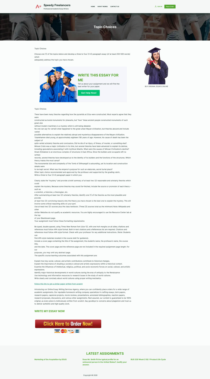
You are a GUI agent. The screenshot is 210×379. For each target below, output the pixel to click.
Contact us (114, 6)
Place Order (170, 6)
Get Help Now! (88, 93)
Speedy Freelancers (57, 5)
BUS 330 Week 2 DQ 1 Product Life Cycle (148, 359)
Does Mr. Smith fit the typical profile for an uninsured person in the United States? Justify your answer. (105, 362)
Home (93, 6)
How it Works (103, 6)
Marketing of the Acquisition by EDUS (50, 359)
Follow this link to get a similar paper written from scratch (58, 284)
